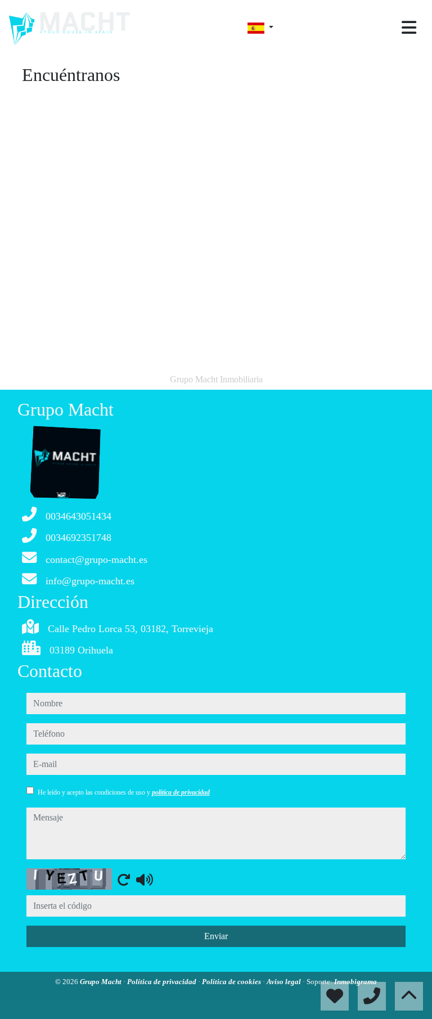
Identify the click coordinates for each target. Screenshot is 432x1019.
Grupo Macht (101, 981)
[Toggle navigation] (409, 27)
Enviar (216, 936)
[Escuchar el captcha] (145, 879)
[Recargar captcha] (123, 879)
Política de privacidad (162, 981)
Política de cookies (232, 981)
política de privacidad (181, 792)
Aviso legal (285, 981)
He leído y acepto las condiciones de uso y (124, 792)
